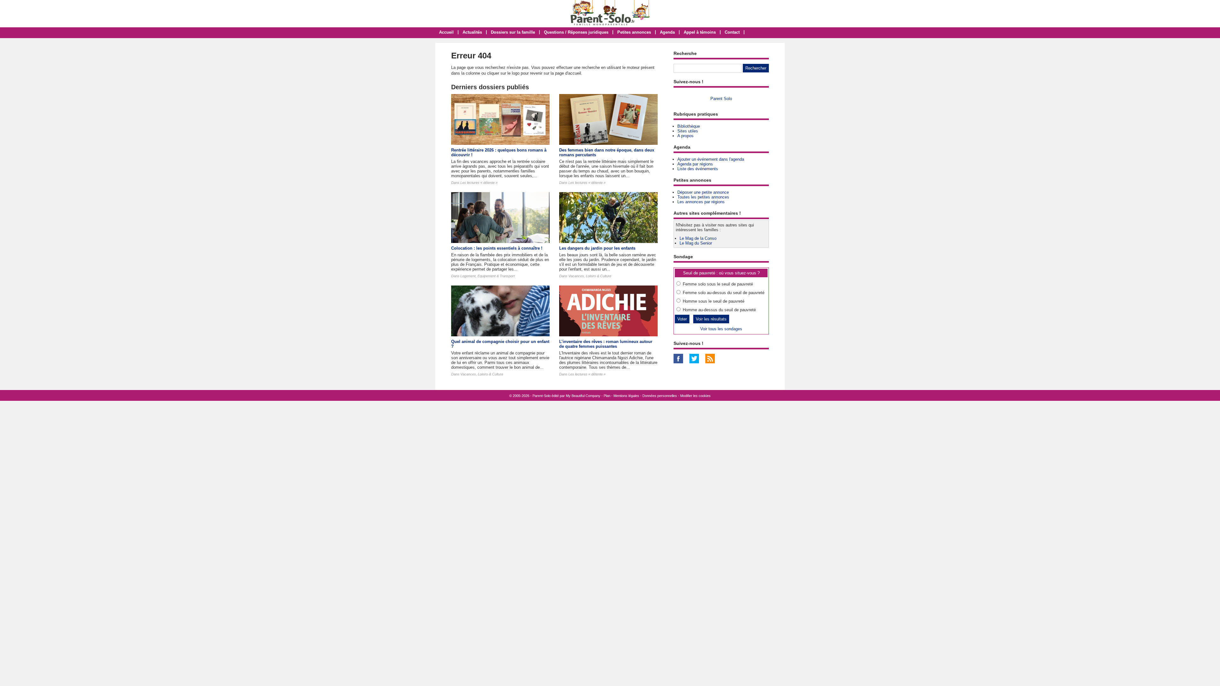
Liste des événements (697, 168)
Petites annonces (634, 32)
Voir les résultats (711, 319)
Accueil (446, 32)
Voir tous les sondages (721, 328)
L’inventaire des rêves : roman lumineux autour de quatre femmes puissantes (605, 344)
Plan (607, 396)
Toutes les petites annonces (703, 197)
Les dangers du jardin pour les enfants (597, 248)
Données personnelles (659, 396)
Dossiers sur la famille (513, 32)
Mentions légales (626, 396)
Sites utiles (687, 131)
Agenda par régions (695, 164)
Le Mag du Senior (696, 243)
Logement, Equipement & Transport (487, 276)
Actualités (472, 32)
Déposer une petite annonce (703, 192)
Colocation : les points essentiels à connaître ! (496, 248)
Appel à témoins (700, 32)
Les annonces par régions (701, 201)
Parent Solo (721, 98)
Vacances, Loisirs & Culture (589, 276)
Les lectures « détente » (479, 183)
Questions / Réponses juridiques (576, 32)
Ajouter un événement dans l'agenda (710, 159)
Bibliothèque (688, 126)
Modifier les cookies (695, 396)
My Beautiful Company (583, 396)
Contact (732, 32)
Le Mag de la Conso (698, 238)
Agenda (667, 32)
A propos (685, 135)
